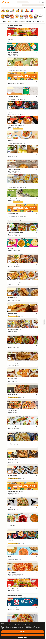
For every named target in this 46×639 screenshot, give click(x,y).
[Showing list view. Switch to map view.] (44, 8)
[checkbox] (3, 17)
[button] (5, 2)
